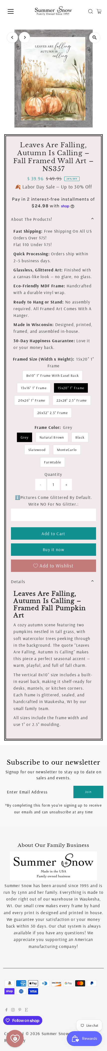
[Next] (24, 37)
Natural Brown (52, 437)
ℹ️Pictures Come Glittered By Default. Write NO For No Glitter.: (53, 501)
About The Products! (31, 219)
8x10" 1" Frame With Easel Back (52, 375)
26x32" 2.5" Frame (52, 413)
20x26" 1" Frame (31, 400)
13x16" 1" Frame (34, 388)
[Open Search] (90, 11)
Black (79, 437)
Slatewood (37, 450)
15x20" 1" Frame (71, 388)
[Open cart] (99, 11)
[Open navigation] (16, 11)
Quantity (53, 474)
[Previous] (12, 37)
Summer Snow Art (59, 1033)
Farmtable (52, 462)
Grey (24, 437)
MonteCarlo (67, 450)
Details (18, 581)
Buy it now (53, 549)
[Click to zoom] (94, 37)
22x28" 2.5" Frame (71, 400)
